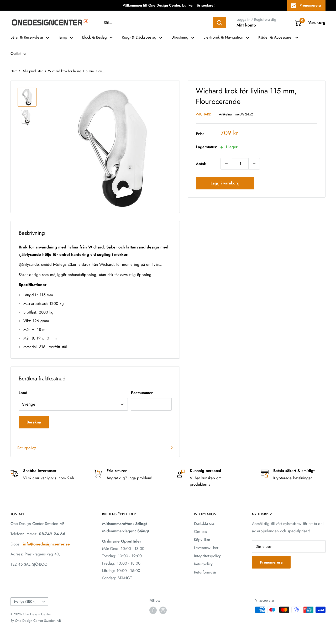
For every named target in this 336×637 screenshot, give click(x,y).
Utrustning (179, 37)
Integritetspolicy (207, 556)
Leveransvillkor (206, 548)
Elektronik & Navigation (223, 37)
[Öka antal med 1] (254, 163)
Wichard (203, 114)
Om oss (200, 531)
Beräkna (34, 422)
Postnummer (142, 393)
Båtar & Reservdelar (26, 37)
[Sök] (219, 22)
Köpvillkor (202, 540)
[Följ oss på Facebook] (153, 610)
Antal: (201, 164)
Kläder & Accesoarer (275, 37)
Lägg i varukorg (225, 183)
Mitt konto (246, 25)
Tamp (62, 37)
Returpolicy (26, 448)
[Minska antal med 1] (226, 163)
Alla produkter (33, 70)
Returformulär (205, 572)
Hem (13, 70)
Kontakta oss (204, 523)
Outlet (15, 53)
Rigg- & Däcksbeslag (139, 37)
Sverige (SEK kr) (24, 601)
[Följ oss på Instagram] (163, 610)
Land (23, 393)
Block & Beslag (94, 37)
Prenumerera (310, 5)
